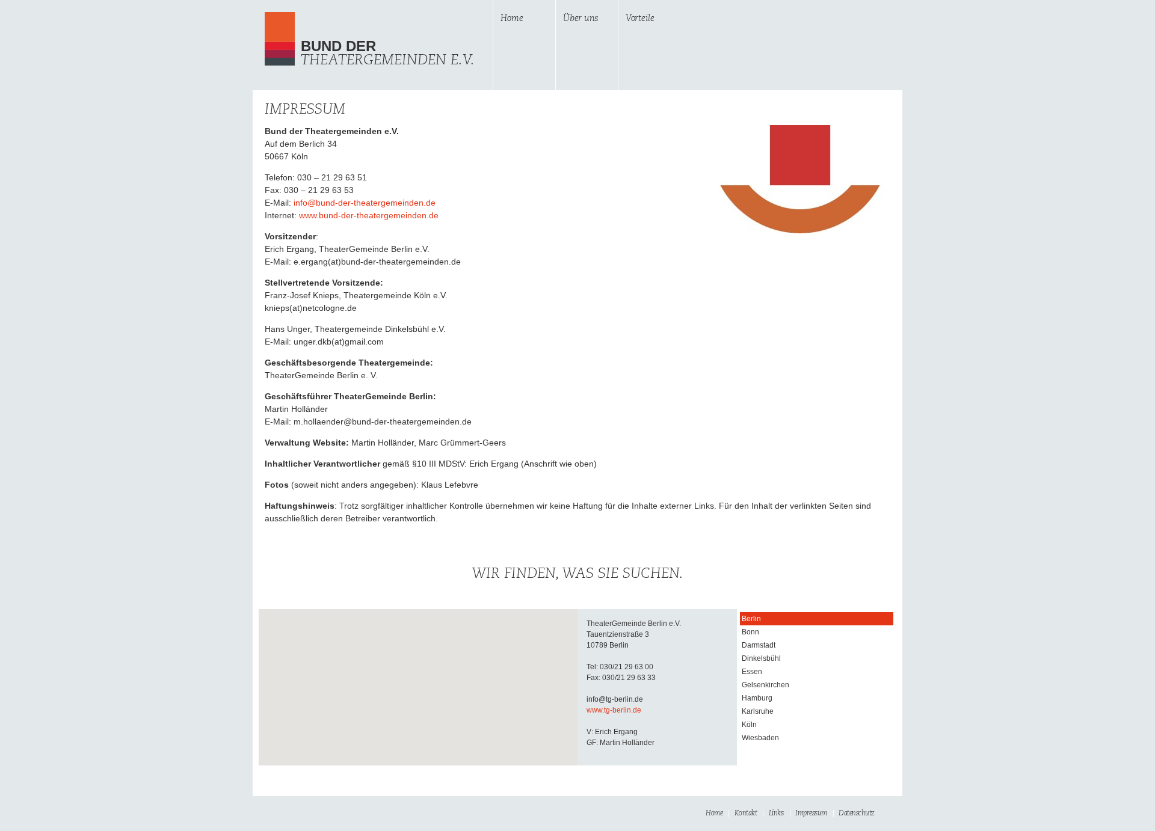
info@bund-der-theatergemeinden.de (365, 202)
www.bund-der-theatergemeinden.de (369, 215)
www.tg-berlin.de (614, 710)
